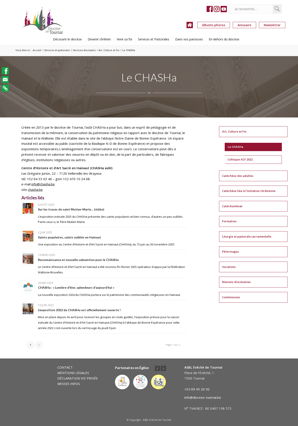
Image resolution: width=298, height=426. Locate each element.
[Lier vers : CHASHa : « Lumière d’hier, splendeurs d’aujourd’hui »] (28, 286)
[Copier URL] (5, 88)
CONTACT (65, 367)
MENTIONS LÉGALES (73, 373)
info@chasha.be (43, 184)
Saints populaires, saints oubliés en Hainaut (69, 237)
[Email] (5, 79)
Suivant (163, 368)
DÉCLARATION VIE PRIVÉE (77, 378)
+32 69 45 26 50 (196, 389)
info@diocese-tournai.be (202, 397)
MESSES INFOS (68, 383)
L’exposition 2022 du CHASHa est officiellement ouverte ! (79, 310)
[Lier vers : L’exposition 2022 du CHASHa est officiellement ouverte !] (28, 309)
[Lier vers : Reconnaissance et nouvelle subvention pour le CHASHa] (28, 258)
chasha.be (35, 189)
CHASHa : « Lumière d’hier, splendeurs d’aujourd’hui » (76, 287)
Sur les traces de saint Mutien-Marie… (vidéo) (71, 209)
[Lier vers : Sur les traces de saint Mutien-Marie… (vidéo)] (28, 208)
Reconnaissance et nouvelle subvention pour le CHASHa (78, 260)
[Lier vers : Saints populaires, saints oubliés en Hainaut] (28, 236)
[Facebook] (5, 70)
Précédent (157, 368)
